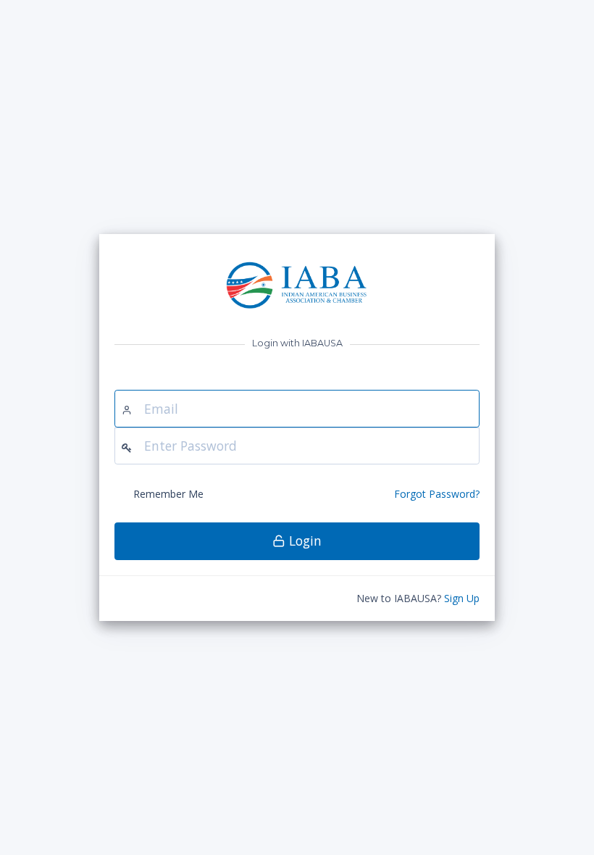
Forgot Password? (437, 494)
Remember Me (168, 494)
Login (303, 540)
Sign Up (462, 598)
